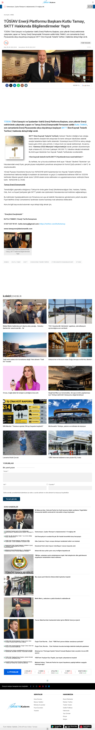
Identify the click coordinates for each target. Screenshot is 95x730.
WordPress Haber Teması (28, 727)
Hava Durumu (38, 699)
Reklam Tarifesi (67, 702)
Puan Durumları (38, 707)
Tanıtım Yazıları (67, 705)
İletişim (65, 719)
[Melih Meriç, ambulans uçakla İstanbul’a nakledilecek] (18, 616)
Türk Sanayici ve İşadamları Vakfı (63, 262)
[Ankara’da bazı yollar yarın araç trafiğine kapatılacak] (18, 551)
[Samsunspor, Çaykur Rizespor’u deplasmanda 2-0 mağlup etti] (18, 533)
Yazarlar (36, 710)
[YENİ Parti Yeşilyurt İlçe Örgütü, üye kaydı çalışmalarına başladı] (18, 658)
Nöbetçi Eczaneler (39, 705)
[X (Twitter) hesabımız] (33, 686)
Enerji (7, 262)
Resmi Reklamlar (68, 699)
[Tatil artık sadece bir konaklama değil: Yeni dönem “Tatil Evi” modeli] (25, 345)
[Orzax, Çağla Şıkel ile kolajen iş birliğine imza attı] (25, 378)
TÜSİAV (7, 121)
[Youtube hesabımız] (40, 686)
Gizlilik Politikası (67, 707)
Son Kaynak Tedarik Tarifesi (40, 262)
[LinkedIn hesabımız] (46, 686)
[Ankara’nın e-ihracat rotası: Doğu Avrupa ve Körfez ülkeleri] (70, 345)
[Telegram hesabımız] (49, 686)
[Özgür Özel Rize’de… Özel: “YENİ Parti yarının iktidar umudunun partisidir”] (18, 642)
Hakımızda (66, 710)
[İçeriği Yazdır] (26, 85)
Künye (65, 716)
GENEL (89, 47)
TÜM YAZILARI (85, 43)
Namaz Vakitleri (38, 702)
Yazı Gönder (67, 713)
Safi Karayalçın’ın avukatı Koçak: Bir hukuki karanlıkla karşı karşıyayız (27, 6)
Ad (4, 484)
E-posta (52, 484)
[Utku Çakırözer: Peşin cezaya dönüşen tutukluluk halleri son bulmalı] (18, 541)
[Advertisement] (47, 103)
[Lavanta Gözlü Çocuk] (25, 443)
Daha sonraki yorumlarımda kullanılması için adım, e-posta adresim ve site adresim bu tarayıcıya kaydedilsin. (36, 492)
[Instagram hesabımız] (36, 686)
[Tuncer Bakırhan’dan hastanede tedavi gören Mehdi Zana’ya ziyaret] (18, 638)
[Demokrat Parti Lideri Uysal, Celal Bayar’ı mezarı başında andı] (18, 547)
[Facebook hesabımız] (30, 686)
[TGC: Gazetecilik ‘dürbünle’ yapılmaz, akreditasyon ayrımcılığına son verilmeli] (70, 311)
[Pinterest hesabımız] (43, 686)
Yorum (5, 471)
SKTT (64, 128)
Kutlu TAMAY (81, 125)
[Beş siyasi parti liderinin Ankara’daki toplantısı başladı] (18, 595)
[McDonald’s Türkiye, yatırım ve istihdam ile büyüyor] (70, 411)
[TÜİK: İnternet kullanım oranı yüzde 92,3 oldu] (70, 443)
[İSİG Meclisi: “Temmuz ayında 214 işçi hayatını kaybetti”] (25, 411)
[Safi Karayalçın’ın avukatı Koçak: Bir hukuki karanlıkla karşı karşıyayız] (18, 537)
